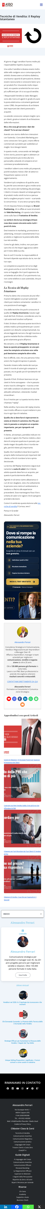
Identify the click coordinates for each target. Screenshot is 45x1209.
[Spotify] (36, 699)
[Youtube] (9, 699)
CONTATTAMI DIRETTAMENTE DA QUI (22, 681)
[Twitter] (27, 1088)
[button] (41, 914)
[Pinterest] (32, 1088)
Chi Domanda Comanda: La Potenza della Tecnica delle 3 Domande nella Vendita (22, 1023)
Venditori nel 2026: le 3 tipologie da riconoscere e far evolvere (22, 1003)
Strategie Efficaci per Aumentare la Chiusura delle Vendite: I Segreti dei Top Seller (22, 1042)
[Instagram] (14, 699)
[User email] (22, 704)
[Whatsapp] (31, 699)
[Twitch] (37, 1088)
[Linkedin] (25, 699)
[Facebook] (20, 699)
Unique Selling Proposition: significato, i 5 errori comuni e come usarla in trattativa (22, 1061)
